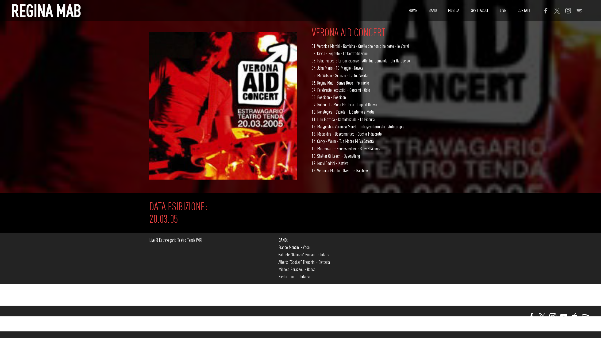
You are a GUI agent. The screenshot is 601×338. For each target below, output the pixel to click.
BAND (433, 10)
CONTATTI (525, 10)
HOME (413, 10)
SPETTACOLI (479, 10)
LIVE (503, 10)
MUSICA (453, 10)
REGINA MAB (46, 10)
